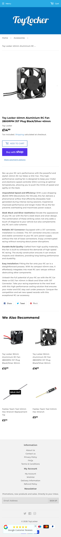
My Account (30, 474)
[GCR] (5, 527)
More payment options (15, 160)
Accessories (19, 38)
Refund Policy (30, 484)
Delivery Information (30, 480)
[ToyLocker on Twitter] (25, 514)
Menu (8, 3)
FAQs (30, 460)
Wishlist (30, 477)
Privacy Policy (30, 457)
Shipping (19, 134)
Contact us (31, 453)
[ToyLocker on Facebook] (29, 514)
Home (5, 38)
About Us (30, 450)
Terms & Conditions (30, 464)
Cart (56, 3)
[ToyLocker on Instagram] (34, 514)
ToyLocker (33, 521)
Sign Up (53, 501)
